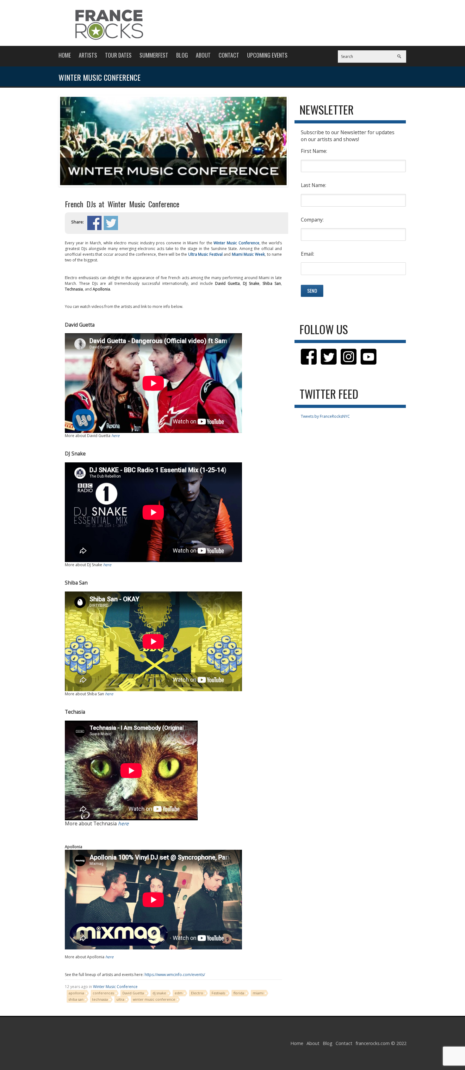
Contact (229, 55)
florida (238, 993)
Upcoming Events (267, 55)
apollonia (76, 993)
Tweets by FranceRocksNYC (325, 416)
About (203, 55)
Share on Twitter (111, 223)
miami (258, 993)
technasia (100, 999)
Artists (88, 55)
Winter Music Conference (236, 243)
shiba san (76, 999)
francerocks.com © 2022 (381, 1043)
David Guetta (133, 993)
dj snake (159, 993)
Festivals (218, 993)
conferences (103, 993)
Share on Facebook (94, 223)
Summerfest (154, 55)
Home (65, 55)
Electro (197, 993)
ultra (120, 999)
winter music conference (154, 999)
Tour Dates (118, 55)
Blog (182, 55)
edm (179, 993)
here (115, 435)
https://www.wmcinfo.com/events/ (175, 974)
